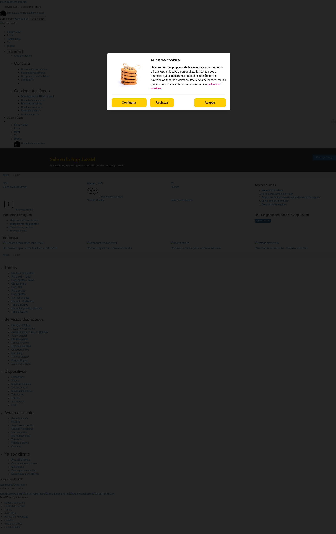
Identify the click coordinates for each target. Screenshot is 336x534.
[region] (168, 81)
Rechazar (162, 102)
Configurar (129, 102)
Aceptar (210, 102)
